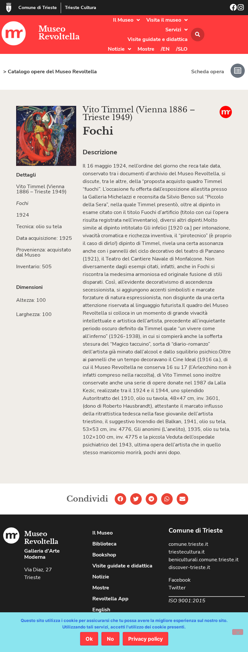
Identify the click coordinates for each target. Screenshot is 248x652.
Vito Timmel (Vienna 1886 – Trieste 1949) (139, 113)
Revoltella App (110, 598)
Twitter (177, 587)
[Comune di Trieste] (9, 7)
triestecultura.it (187, 551)
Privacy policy (145, 639)
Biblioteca (104, 543)
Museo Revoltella (59, 32)
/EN (165, 49)
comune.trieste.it (188, 544)
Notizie (116, 49)
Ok (89, 639)
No (110, 639)
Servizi (173, 29)
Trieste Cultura (80, 8)
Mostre (146, 49)
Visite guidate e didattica (158, 39)
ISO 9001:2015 (187, 600)
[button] (197, 34)
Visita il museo (163, 20)
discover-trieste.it (189, 567)
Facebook (180, 580)
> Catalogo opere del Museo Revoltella (50, 71)
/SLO (182, 49)
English (101, 609)
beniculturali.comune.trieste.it (204, 559)
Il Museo (123, 20)
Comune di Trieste (37, 8)
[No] (237, 632)
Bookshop (104, 554)
